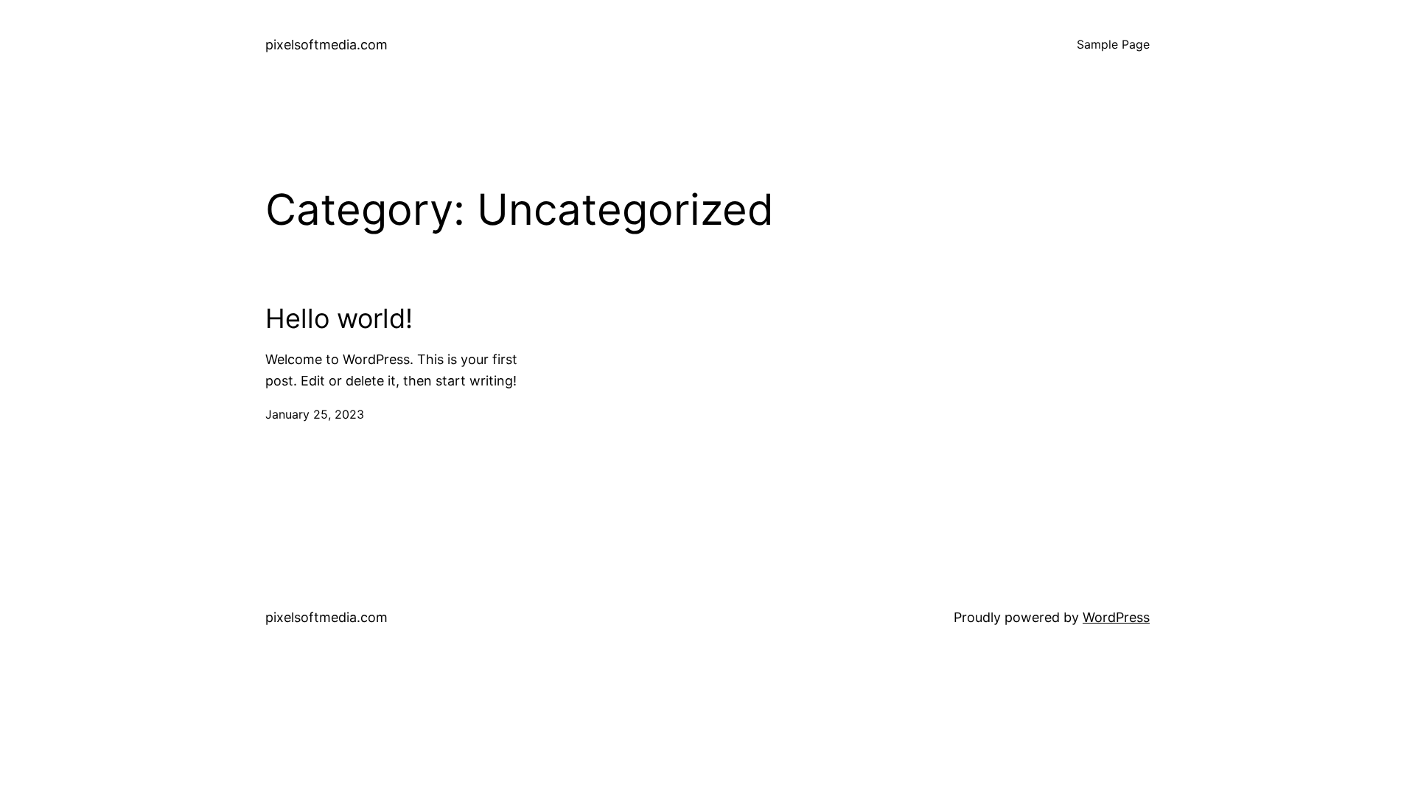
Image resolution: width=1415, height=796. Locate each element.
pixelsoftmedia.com (326, 44)
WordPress (1116, 617)
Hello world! (339, 319)
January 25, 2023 (314, 414)
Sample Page (1113, 44)
